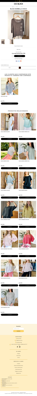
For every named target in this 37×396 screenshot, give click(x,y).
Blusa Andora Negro (23, 190)
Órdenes (18, 353)
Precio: (17, 52)
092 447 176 (19, 338)
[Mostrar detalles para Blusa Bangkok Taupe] (9, 297)
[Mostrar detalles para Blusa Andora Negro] (27, 180)
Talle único (18, 49)
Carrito (18, 357)
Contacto (18, 363)
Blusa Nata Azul (4, 96)
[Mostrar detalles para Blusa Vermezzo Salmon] (27, 239)
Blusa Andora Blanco (5, 131)
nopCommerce (17, 392)
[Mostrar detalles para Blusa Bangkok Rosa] (27, 268)
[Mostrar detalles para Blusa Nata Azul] (9, 86)
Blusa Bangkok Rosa (23, 278)
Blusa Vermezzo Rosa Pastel (6, 248)
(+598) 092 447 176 (19, 340)
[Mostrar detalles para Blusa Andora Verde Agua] (27, 121)
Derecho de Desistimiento (18, 365)
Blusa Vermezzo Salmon (24, 248)
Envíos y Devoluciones (18, 367)
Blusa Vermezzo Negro (5, 219)
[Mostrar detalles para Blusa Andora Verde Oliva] (27, 151)
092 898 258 (4, 384)
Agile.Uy (25, 392)
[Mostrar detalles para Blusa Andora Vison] (9, 151)
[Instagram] (20, 347)
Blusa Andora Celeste (5, 190)
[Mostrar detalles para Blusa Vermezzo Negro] (9, 209)
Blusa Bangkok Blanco (5, 278)
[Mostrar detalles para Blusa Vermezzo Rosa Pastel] (9, 239)
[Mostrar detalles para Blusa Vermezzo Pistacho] (27, 209)
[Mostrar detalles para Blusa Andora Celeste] (9, 180)
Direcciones (19, 355)
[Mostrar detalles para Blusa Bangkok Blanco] (9, 268)
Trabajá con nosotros (18, 371)
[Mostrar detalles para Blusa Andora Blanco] (9, 121)
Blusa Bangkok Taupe (5, 307)
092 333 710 (3, 386)
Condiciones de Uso (18, 369)
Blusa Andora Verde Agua (24, 131)
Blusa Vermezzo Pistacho (24, 219)
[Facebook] (17, 347)
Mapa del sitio (18, 373)
